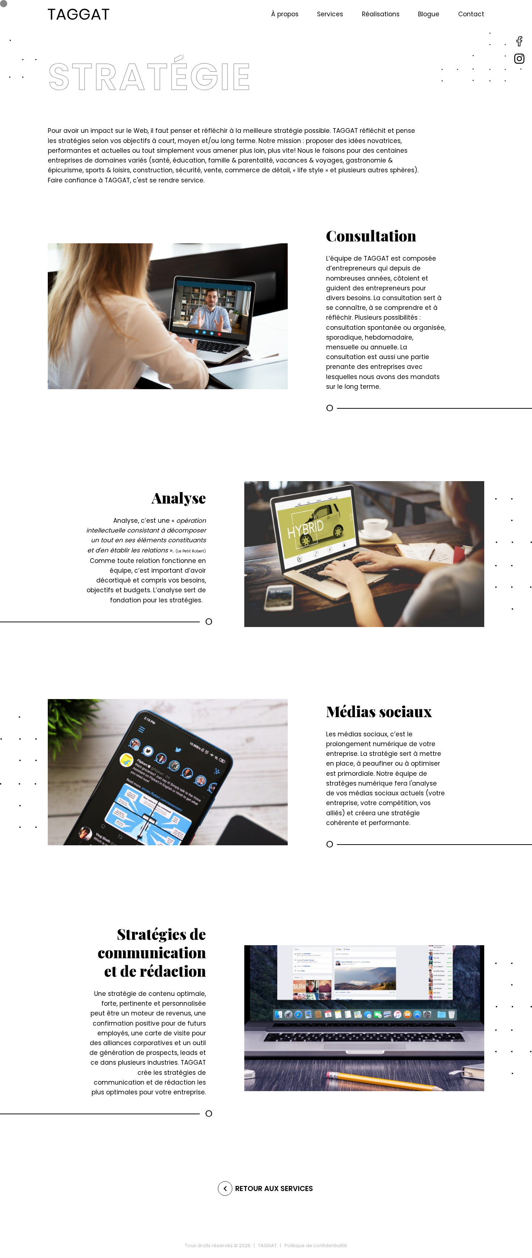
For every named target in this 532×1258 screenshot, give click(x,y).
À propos (285, 14)
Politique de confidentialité (315, 1245)
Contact (471, 14)
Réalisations (381, 14)
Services (330, 14)
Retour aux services (274, 1188)
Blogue (428, 14)
